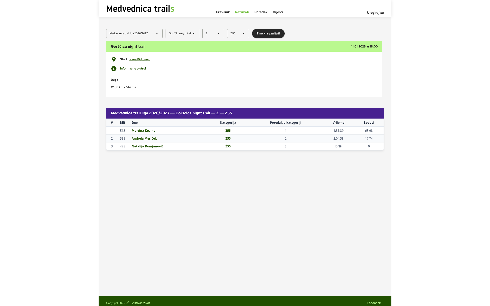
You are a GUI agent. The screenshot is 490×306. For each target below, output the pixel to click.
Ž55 (228, 130)
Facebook (374, 303)
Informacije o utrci (133, 68)
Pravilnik (223, 12)
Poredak (261, 12)
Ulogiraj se (375, 12)
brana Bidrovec (139, 59)
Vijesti (278, 12)
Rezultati (242, 12)
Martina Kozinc (143, 130)
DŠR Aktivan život (138, 303)
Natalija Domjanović (147, 146)
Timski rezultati (268, 33)
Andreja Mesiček (144, 138)
